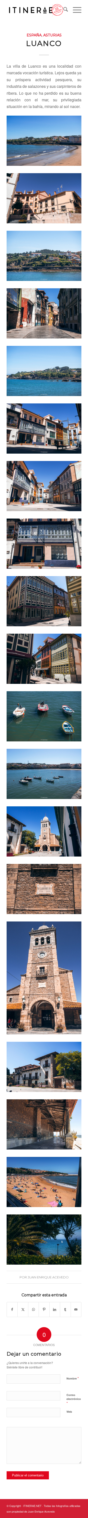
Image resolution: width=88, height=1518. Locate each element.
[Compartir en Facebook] (12, 1309)
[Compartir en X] (23, 1309)
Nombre (72, 1378)
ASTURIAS (52, 35)
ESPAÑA (34, 35)
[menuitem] (63, 10)
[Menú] (74, 10)
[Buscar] (63, 10)
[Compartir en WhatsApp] (33, 1309)
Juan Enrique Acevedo (48, 1277)
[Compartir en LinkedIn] (55, 1309)
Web (69, 1411)
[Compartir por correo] (76, 1309)
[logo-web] (36, 10)
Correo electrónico (73, 1399)
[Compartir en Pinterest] (44, 1309)
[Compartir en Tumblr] (65, 1309)
